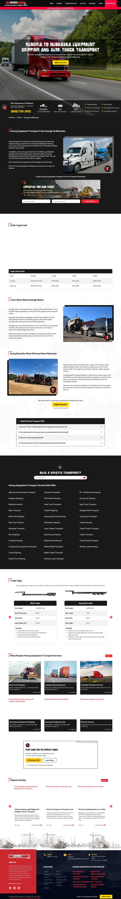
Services (59, 3)
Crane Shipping (15, 552)
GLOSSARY (47, 874)
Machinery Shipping (52, 534)
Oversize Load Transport (54, 558)
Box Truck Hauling (16, 522)
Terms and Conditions (26, 898)
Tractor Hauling (86, 522)
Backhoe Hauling (15, 504)
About (101, 3)
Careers (59, 885)
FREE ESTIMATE (106, 896)
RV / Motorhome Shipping (90, 492)
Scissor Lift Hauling (87, 498)
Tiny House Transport (88, 516)
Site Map (37, 898)
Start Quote (90, 201)
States (19, 117)
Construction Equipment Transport (23, 546)
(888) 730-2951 (110, 3)
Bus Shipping (14, 534)
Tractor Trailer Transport (89, 528)
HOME (46, 871)
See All (108, 656)
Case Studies (48, 880)
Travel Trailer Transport (89, 540)
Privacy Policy (13, 898)
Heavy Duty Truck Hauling (55, 516)
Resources (92, 3)
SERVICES (59, 874)
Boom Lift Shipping (16, 516)
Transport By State (71, 3)
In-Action (83, 3)
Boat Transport (15, 510)
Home (51, 3)
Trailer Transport (86, 534)
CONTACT (46, 877)
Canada (58, 882)
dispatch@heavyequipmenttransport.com (78, 858)
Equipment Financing (16, 883)
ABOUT (58, 871)
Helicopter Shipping (52, 522)
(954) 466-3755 (34, 760)
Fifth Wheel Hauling (52, 498)
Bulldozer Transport (17, 528)
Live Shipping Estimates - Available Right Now (60, 8)
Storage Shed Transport (89, 510)
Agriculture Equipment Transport (22, 492)
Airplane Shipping (16, 498)
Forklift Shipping (50, 510)
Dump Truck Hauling (17, 558)
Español (46, 888)
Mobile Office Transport (53, 546)
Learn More (49, 760)
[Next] (111, 617)
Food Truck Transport (52, 504)
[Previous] (10, 617)
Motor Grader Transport (53, 552)
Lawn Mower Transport (53, 528)
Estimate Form (60, 877)
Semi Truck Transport (88, 504)
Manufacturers (61, 880)
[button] (60, 426)
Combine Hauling (16, 540)
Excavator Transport (52, 492)
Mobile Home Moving (53, 540)
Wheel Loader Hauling (89, 546)
